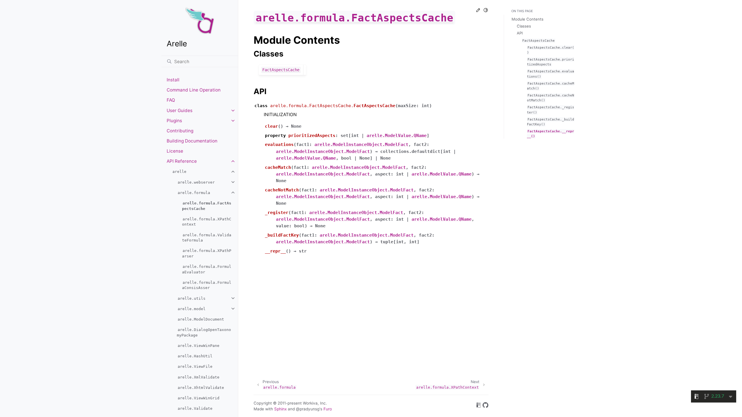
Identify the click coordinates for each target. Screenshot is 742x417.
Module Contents (527, 19)
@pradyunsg (307, 409)
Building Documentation (192, 141)
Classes (524, 26)
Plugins (174, 120)
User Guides (179, 110)
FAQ (171, 100)
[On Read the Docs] (478, 406)
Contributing (180, 130)
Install (173, 80)
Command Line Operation (194, 90)
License (175, 151)
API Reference (182, 161)
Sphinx (280, 409)
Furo (327, 409)
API (520, 33)
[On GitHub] (485, 406)
